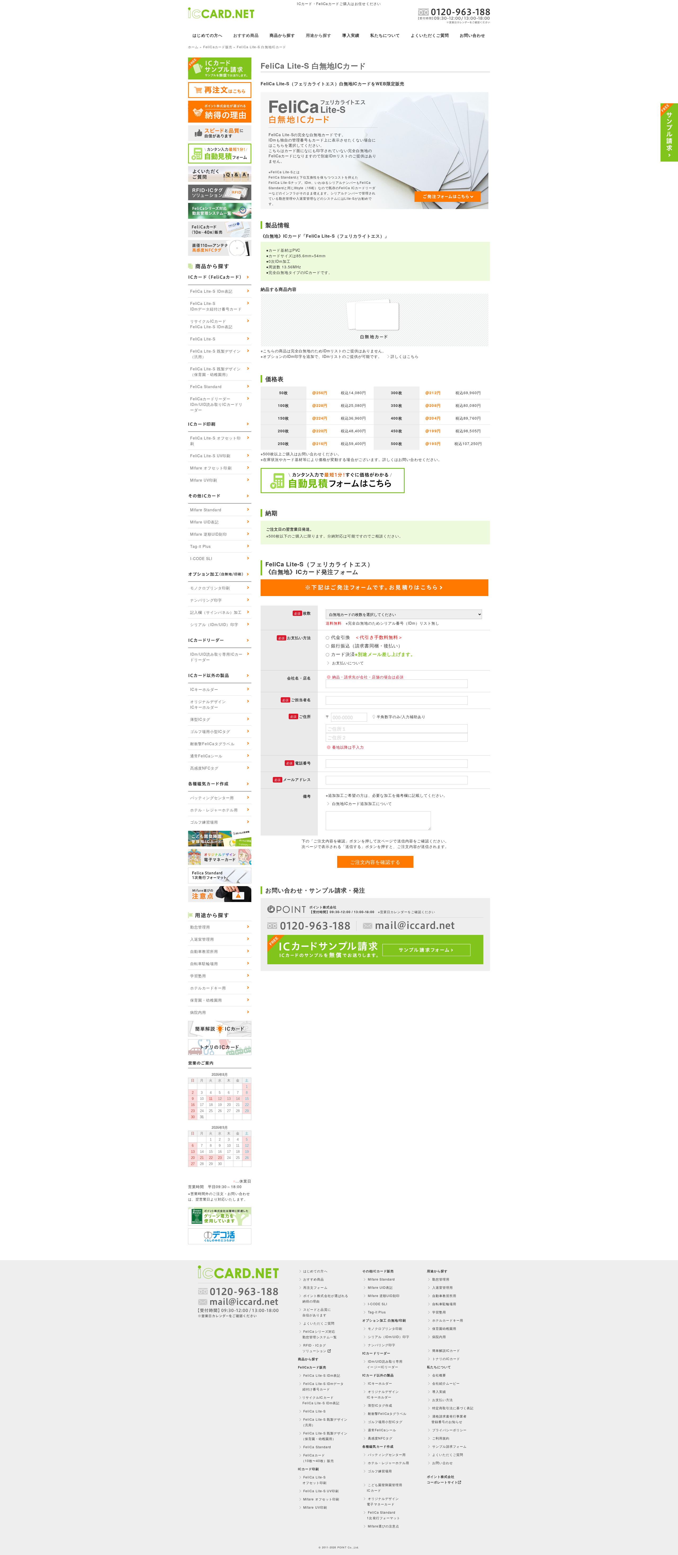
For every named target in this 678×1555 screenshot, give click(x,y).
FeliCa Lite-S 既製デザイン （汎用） (322, 1422)
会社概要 (438, 1375)
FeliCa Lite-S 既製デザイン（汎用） (215, 353)
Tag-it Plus (200, 546)
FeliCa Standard (206, 386)
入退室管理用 (202, 939)
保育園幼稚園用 (443, 1328)
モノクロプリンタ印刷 (210, 587)
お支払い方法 (442, 1399)
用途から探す (318, 35)
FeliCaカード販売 (218, 47)
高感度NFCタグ (204, 768)
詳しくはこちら (404, 356)
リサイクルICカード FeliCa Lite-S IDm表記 (319, 1400)
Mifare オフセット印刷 (211, 467)
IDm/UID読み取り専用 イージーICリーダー (382, 1364)
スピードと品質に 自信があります (314, 1312)
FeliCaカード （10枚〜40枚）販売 (316, 1458)
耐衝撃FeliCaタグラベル (212, 743)
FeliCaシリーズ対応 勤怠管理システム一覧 (317, 1334)
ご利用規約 (440, 1438)
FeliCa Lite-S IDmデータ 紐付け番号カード (321, 1386)
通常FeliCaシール (206, 755)
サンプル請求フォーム (449, 1446)
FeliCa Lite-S (203, 338)
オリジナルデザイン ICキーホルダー (380, 1394)
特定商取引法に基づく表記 (452, 1408)
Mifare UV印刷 (203, 480)
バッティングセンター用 (212, 797)
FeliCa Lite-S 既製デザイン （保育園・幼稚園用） (322, 1436)
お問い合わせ (472, 35)
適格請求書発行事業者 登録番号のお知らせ (447, 1419)
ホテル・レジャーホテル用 (214, 809)
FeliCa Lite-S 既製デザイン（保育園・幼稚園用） (215, 371)
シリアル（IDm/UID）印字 (214, 624)
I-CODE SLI (201, 558)
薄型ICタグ (200, 719)
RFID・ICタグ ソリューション (313, 1348)
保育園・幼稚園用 (206, 1000)
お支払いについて (348, 662)
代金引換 (367, 637)
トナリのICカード (445, 1358)
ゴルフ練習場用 (204, 822)
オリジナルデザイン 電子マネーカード (380, 1501)
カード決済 (373, 654)
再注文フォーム (314, 1287)
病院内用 (198, 1012)
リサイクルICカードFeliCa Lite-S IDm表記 (211, 323)
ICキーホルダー (204, 689)
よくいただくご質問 (430, 35)
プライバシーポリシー (449, 1430)
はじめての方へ (207, 35)
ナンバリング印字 (206, 600)
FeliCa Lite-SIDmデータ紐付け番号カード (216, 306)
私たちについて (385, 35)
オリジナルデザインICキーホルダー (208, 704)
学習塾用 (198, 975)
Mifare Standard (205, 509)
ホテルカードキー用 (208, 987)
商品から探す (282, 35)
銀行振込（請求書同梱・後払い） (367, 646)
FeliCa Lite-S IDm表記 (211, 291)
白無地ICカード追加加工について (362, 803)
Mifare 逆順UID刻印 (208, 534)
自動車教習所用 (204, 951)
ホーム (193, 47)
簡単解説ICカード (445, 1350)
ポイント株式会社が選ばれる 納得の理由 (323, 1298)
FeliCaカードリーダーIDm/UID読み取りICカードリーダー (216, 404)
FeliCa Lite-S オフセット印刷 (215, 440)
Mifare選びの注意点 (383, 1526)
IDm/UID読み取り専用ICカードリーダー (216, 656)
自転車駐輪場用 (204, 963)
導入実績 (350, 35)
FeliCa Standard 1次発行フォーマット (381, 1515)
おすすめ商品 (246, 35)
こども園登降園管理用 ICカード (382, 1487)
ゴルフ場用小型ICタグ (210, 731)
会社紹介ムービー (445, 1383)
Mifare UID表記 (204, 522)
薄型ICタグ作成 (379, 1405)
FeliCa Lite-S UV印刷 (210, 455)
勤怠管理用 (200, 927)
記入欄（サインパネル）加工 (216, 612)
